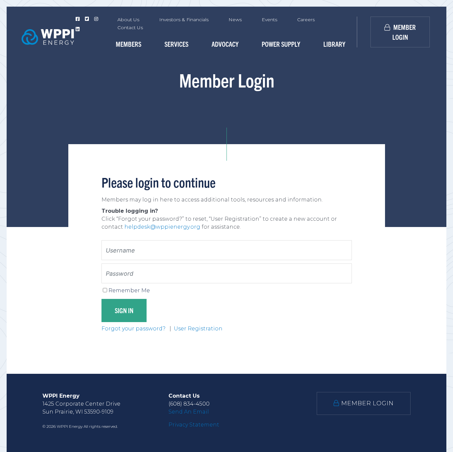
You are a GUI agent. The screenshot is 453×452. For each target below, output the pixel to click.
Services (176, 44)
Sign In (124, 310)
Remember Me (129, 290)
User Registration (198, 328)
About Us (128, 20)
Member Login (404, 32)
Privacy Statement (193, 425)
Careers (306, 20)
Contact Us (130, 27)
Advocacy (225, 44)
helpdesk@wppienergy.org (162, 227)
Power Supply (281, 44)
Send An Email (188, 412)
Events (269, 20)
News (235, 20)
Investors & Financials (184, 20)
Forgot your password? (134, 328)
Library (334, 44)
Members (128, 44)
